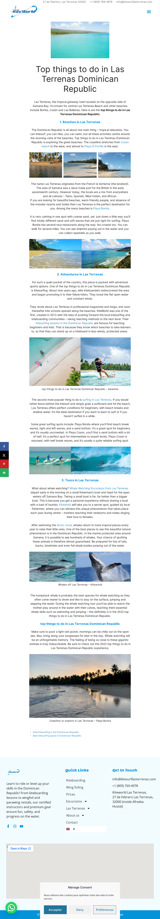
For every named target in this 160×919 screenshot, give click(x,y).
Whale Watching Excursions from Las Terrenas (98, 488)
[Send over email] (4, 472)
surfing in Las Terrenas (96, 399)
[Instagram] (15, 826)
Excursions (74, 801)
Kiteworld (65, 504)
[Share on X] (4, 455)
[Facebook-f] (8, 826)
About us (72, 815)
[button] (149, 11)
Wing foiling (74, 787)
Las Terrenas (75, 808)
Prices (70, 794)
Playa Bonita (101, 208)
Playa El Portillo (94, 146)
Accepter (55, 910)
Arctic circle (64, 525)
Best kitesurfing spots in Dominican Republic (57, 735)
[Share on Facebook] (4, 446)
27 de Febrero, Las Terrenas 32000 (64, 1)
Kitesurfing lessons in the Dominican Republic (64, 323)
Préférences (105, 910)
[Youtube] (21, 826)
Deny (80, 910)
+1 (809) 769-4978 (101, 1)
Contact (72, 822)
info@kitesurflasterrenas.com (134, 1)
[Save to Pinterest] (4, 464)
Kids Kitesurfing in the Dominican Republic (56, 732)
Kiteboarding (75, 780)
